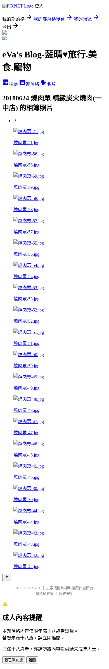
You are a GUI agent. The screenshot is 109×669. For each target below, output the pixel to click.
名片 (51, 84)
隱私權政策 (44, 593)
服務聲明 (66, 593)
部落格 (33, 84)
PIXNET (34, 588)
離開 (32, 660)
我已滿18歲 (13, 660)
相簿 (14, 84)
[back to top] (6, 577)
